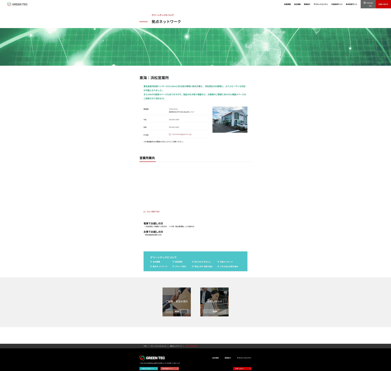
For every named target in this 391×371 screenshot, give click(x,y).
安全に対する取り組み (203, 266)
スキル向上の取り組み (229, 266)
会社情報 (297, 4)
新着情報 (287, 4)
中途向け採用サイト (148, 369)
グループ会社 (180, 266)
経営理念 (178, 261)
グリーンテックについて (158, 346)
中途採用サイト (337, 4)
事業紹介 (307, 4)
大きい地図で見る (153, 211)
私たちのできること (202, 261)
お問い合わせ (383, 4)
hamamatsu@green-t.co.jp (181, 134)
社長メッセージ (226, 261)
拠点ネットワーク (160, 266)
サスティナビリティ (321, 4)
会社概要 (156, 261)
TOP (145, 346)
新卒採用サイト (351, 4)
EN (370, 6)
